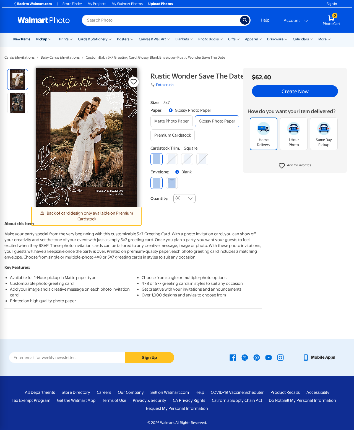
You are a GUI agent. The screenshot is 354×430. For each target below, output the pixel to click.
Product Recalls (285, 392)
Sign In (332, 4)
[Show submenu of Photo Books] (221, 38)
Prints (64, 39)
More (322, 39)
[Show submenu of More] (329, 38)
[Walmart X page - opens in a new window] (244, 357)
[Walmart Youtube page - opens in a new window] (268, 357)
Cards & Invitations (19, 57)
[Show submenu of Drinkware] (286, 38)
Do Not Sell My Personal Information (302, 400)
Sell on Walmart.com (169, 392)
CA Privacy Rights (189, 400)
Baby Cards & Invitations (60, 57)
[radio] (17, 79)
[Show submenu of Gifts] (238, 38)
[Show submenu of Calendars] (311, 38)
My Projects (97, 4)
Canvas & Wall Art (152, 39)
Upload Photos (160, 4)
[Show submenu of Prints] (71, 38)
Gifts (232, 39)
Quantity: (159, 198)
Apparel (251, 39)
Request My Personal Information (177, 408)
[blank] (156, 183)
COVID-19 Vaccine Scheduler (237, 392)
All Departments (40, 392)
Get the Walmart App (76, 400)
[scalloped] (202, 159)
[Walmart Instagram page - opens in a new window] (280, 357)
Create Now (295, 91)
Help (265, 20)
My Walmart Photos (127, 4)
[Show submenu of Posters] (132, 38)
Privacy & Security (149, 400)
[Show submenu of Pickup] (51, 38)
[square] (156, 159)
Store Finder (72, 4)
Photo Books (208, 39)
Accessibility (317, 392)
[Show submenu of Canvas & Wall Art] (168, 38)
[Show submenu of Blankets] (191, 38)
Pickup (41, 39)
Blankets (182, 39)
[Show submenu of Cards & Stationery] (110, 38)
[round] (172, 159)
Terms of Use (114, 400)
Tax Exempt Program (31, 400)
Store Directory (76, 392)
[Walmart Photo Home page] (43, 20)
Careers (104, 392)
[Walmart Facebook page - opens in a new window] (233, 357)
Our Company (131, 392)
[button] (294, 166)
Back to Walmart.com (34, 4)
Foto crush (165, 85)
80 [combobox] (178, 198)
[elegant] (187, 159)
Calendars (301, 39)
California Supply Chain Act (237, 400)
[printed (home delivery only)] (172, 183)
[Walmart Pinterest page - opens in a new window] (256, 357)
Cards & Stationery (93, 39)
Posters (123, 39)
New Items (21, 39)
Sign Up (149, 357)
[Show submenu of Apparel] (260, 38)
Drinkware (275, 39)
